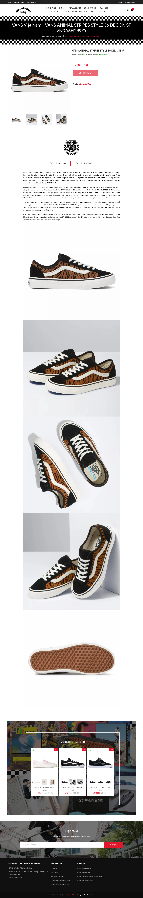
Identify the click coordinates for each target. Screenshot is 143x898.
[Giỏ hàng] (132, 9)
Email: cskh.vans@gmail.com (60, 884)
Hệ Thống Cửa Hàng (57, 876)
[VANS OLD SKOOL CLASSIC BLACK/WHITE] (72, 763)
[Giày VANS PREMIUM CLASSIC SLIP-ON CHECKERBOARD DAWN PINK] (44, 763)
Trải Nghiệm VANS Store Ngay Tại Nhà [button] (24, 863)
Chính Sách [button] (82, 863)
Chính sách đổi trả (83, 873)
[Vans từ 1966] (71, 147)
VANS (45, 790)
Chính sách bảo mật (84, 869)
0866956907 (32, 2)
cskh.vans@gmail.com (16, 2)
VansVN (89, 895)
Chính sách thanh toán (85, 880)
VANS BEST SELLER (72, 742)
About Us (54, 869)
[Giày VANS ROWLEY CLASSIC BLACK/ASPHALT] (100, 763)
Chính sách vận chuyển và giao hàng (89, 876)
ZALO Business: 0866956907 (60, 880)
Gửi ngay (113, 845)
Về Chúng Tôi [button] (56, 863)
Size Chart (54, 873)
